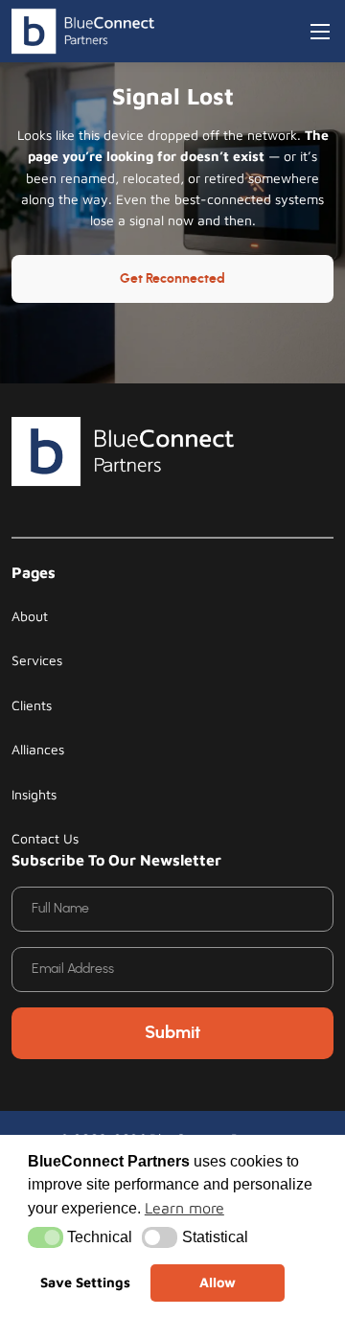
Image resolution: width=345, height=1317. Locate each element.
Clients (32, 705)
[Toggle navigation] (320, 31)
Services (37, 660)
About (30, 616)
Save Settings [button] (85, 1282)
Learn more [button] (184, 1207)
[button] (45, 1237)
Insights (34, 794)
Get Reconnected (172, 279)
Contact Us (45, 838)
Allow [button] (217, 1282)
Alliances (38, 749)
